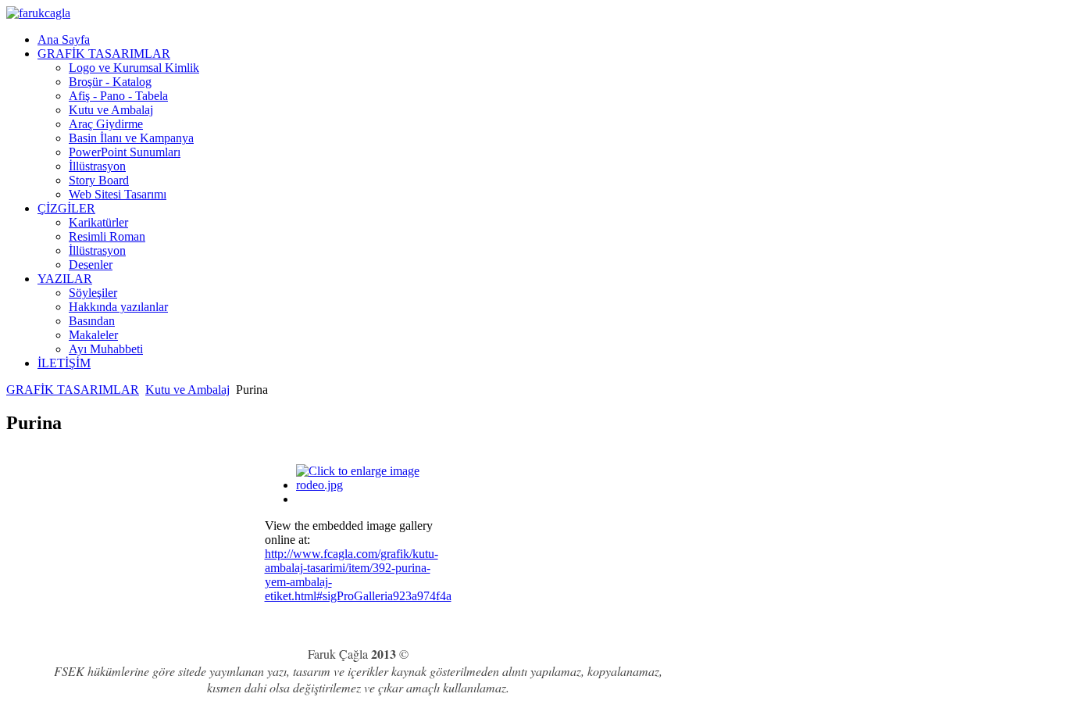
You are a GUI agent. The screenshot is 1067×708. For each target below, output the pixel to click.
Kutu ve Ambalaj (187, 389)
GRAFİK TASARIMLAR (72, 389)
